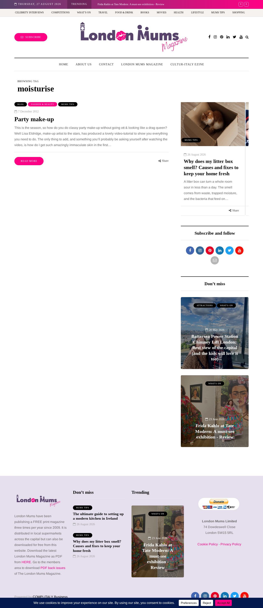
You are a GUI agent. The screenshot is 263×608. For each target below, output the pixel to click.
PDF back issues (52, 568)
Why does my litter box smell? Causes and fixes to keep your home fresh (97, 546)
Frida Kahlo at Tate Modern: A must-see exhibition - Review (131, 4)
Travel (103, 12)
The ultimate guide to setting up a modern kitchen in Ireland (98, 516)
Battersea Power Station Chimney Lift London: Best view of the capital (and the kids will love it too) (214, 347)
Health (178, 12)
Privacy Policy (230, 544)
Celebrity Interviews (29, 12)
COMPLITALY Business (50, 597)
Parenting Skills (199, 140)
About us (84, 64)
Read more (29, 161)
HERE (26, 562)
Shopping (238, 12)
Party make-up (34, 119)
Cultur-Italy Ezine (187, 64)
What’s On (84, 12)
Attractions (205, 305)
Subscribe (33, 37)
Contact (106, 64)
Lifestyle (197, 12)
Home (63, 64)
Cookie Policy (207, 544)
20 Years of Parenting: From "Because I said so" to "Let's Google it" (214, 167)
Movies (161, 12)
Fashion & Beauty (42, 104)
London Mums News (200, 135)
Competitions (60, 12)
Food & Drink (124, 12)
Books (145, 12)
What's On (226, 305)
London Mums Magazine (142, 64)
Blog (20, 104)
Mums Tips (218, 12)
